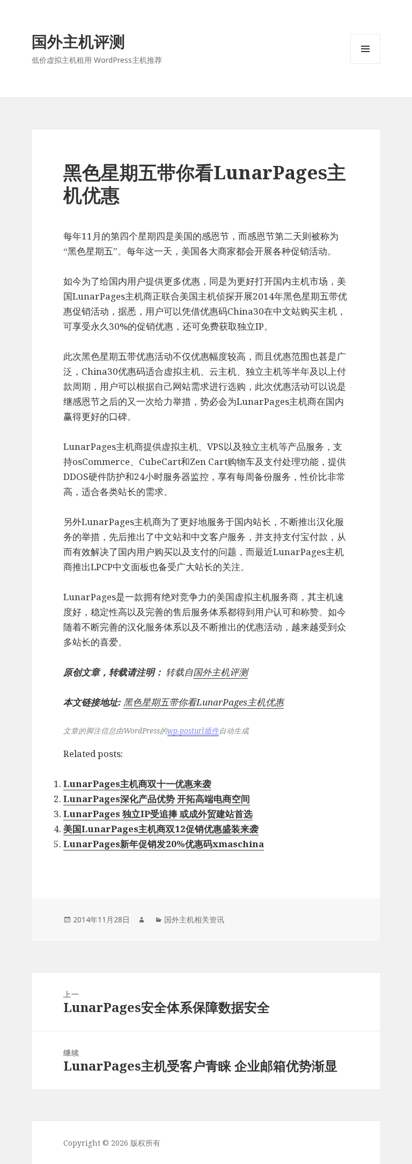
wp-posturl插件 (193, 730)
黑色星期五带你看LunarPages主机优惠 (203, 702)
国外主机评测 (78, 41)
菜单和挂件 (365, 63)
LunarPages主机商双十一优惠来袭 (137, 783)
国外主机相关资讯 (194, 919)
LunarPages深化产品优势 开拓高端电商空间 (156, 798)
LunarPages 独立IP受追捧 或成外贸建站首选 (158, 813)
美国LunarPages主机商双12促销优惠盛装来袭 (161, 829)
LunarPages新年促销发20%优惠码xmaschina (163, 844)
